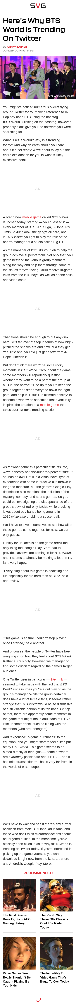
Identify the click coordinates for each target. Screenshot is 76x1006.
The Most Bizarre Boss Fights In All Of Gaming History (17, 919)
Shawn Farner (17, 46)
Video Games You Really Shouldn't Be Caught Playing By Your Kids (17, 979)
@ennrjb (57, 679)
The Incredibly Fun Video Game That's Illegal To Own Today (54, 977)
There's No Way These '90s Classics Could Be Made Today (54, 921)
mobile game (31, 217)
